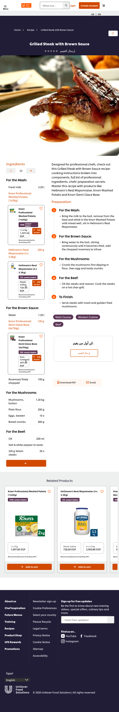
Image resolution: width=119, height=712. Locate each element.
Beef (58, 324)
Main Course (63, 317)
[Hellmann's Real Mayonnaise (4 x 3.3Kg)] (12, 266)
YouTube (71, 636)
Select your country (44, 614)
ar (92, 14)
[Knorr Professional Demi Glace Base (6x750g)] (12, 338)
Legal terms (40, 628)
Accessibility (40, 655)
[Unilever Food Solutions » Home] (26, 5)
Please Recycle (42, 621)
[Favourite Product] (41, 208)
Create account (89, 5)
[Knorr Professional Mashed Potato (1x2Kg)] (12, 210)
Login (72, 5)
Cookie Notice (41, 642)
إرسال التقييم (84, 352)
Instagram (72, 641)
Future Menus (13, 614)
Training (10, 621)
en (99, 14)
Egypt (9, 673)
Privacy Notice (41, 635)
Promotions (12, 648)
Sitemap (38, 648)
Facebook (90, 636)
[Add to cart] (103, 5)
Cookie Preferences (45, 608)
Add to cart (37, 231)
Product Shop (13, 635)
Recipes (9, 628)
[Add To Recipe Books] (113, 33)
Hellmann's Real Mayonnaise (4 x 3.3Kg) (28, 269)
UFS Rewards (13, 642)
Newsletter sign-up (44, 601)
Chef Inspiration (15, 608)
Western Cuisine (88, 317)
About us (10, 601)
